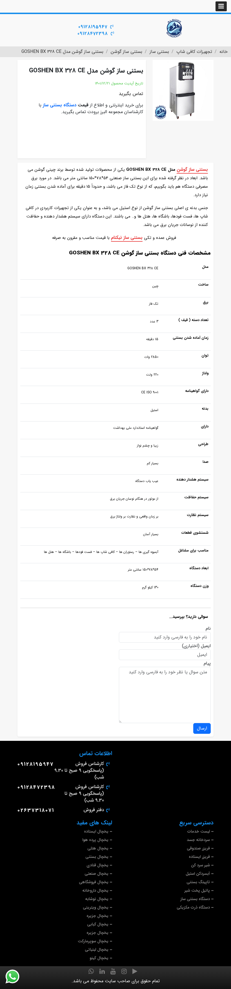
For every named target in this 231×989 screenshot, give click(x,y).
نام (208, 628)
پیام (207, 663)
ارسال (202, 728)
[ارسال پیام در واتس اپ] (16, 976)
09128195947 (92, 26)
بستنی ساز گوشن (192, 169)
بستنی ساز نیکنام (127, 237)
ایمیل (206, 646)
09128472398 (92, 33)
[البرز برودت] (174, 28)
